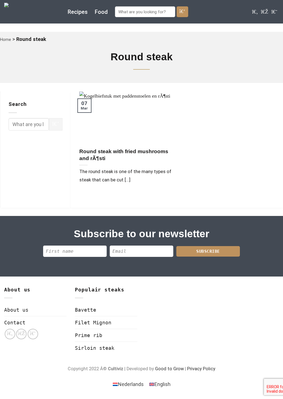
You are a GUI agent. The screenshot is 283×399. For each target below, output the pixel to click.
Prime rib (88, 335)
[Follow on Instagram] (264, 12)
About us (16, 310)
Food (101, 12)
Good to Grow (169, 368)
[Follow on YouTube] (274, 12)
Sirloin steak (94, 348)
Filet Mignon (93, 322)
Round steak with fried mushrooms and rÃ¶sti (123, 154)
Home (5, 39)
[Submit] (182, 11)
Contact (14, 322)
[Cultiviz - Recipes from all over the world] (31, 12)
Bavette (85, 310)
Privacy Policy (201, 368)
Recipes (78, 12)
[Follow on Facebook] (255, 12)
